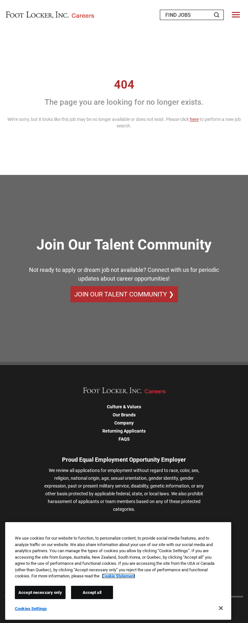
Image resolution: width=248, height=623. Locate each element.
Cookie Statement (118, 576)
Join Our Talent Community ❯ (124, 294)
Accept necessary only (40, 592)
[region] (118, 571)
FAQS (124, 439)
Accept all (92, 592)
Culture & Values (124, 406)
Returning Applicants (124, 431)
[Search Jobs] (217, 15)
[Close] (221, 608)
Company (124, 422)
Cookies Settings (31, 608)
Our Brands (124, 414)
